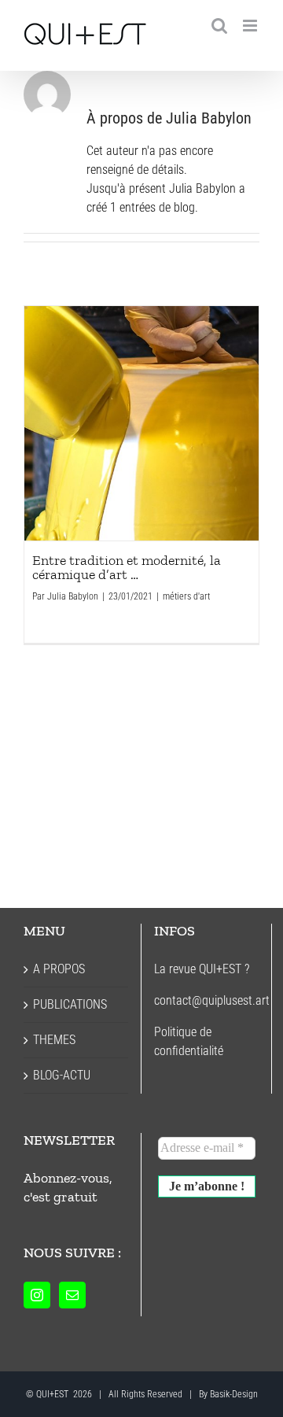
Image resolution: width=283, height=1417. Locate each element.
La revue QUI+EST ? (201, 968)
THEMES (54, 1039)
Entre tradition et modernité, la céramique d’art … (141, 423)
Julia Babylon (72, 596)
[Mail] (72, 1295)
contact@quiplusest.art (212, 1000)
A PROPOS (59, 968)
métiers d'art (186, 596)
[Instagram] (37, 1295)
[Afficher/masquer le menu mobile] (251, 25)
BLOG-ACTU (61, 1075)
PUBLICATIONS (70, 1004)
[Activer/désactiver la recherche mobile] (219, 25)
